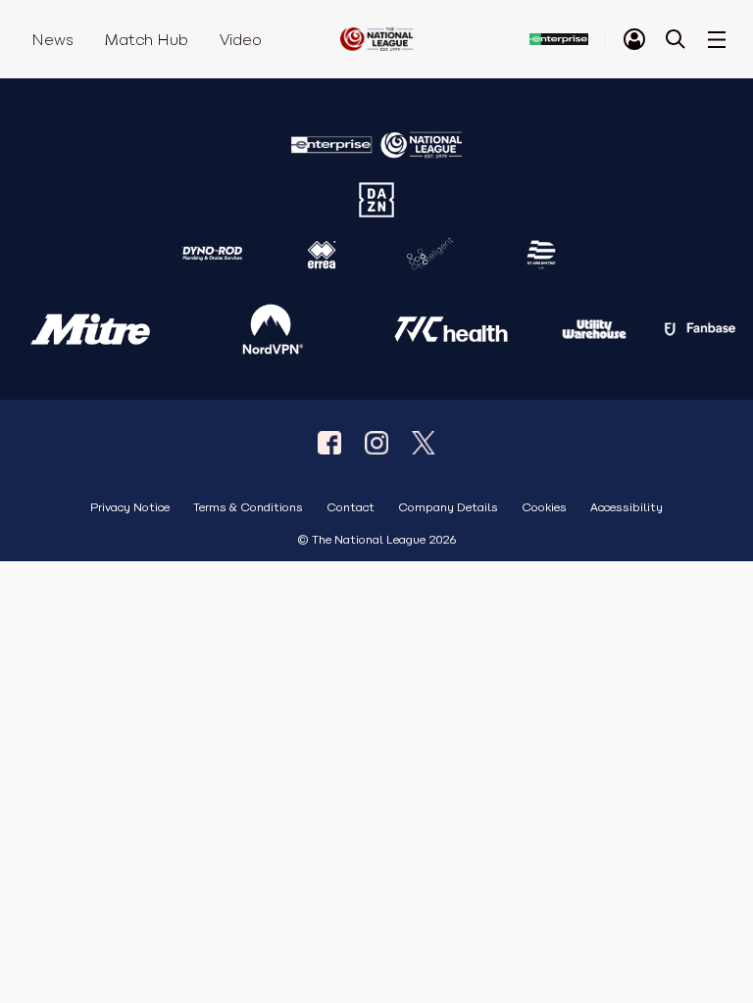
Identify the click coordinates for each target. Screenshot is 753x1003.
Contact (350, 508)
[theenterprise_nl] (376, 442)
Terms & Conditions (248, 508)
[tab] (634, 39)
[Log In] (634, 39)
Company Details (448, 508)
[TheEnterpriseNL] (329, 442)
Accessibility (626, 508)
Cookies (544, 508)
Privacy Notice (130, 508)
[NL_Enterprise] (423, 442)
